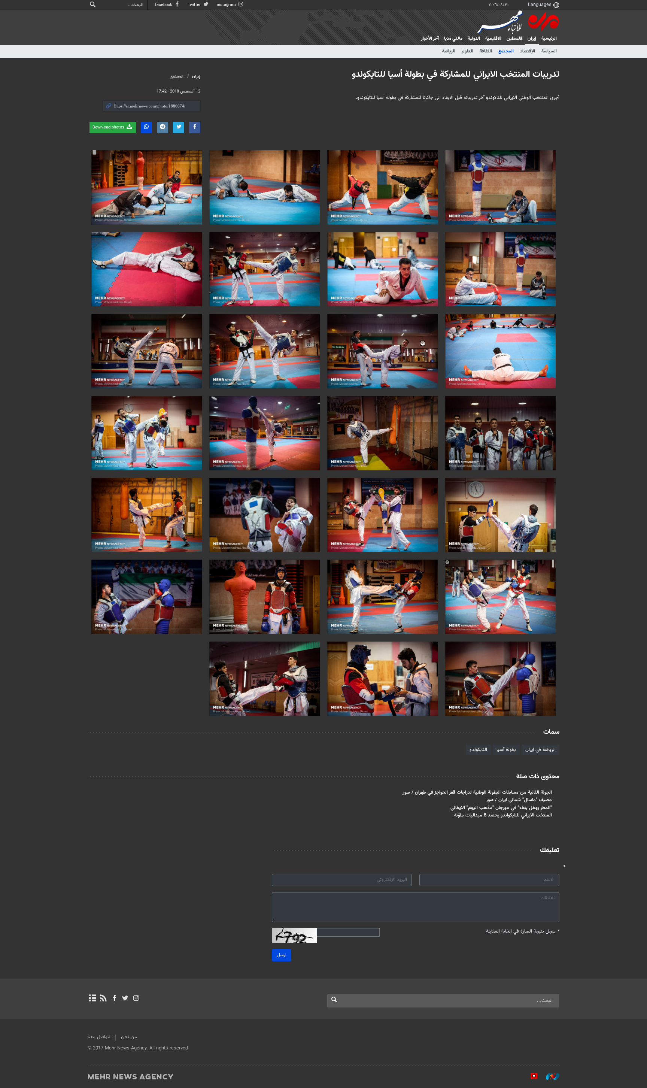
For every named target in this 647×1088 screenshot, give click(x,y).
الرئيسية (549, 38)
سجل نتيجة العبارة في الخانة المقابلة (522, 931)
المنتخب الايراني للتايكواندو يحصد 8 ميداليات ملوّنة (503, 815)
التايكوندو (478, 750)
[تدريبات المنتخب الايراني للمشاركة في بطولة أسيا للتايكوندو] (500, 187)
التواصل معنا (100, 1037)
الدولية (474, 38)
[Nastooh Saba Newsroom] (548, 1076)
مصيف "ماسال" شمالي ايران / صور (519, 800)
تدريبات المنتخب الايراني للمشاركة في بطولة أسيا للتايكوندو (455, 74)
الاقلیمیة (493, 38)
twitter (195, 5)
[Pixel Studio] (530, 1076)
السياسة (549, 51)
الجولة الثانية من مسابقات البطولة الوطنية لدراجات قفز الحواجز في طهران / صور (477, 792)
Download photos (108, 127)
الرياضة (448, 51)
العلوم (467, 51)
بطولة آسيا (506, 750)
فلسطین (514, 38)
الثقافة (486, 51)
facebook (164, 5)
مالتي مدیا (453, 38)
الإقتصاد (527, 51)
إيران (532, 38)
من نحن (129, 1037)
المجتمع (506, 51)
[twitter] (125, 999)
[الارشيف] (92, 999)
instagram (227, 5)
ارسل (281, 955)
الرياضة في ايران (540, 750)
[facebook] (114, 999)
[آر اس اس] (103, 999)
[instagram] (136, 999)
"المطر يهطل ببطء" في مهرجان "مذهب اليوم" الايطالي (501, 808)
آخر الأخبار (430, 38)
